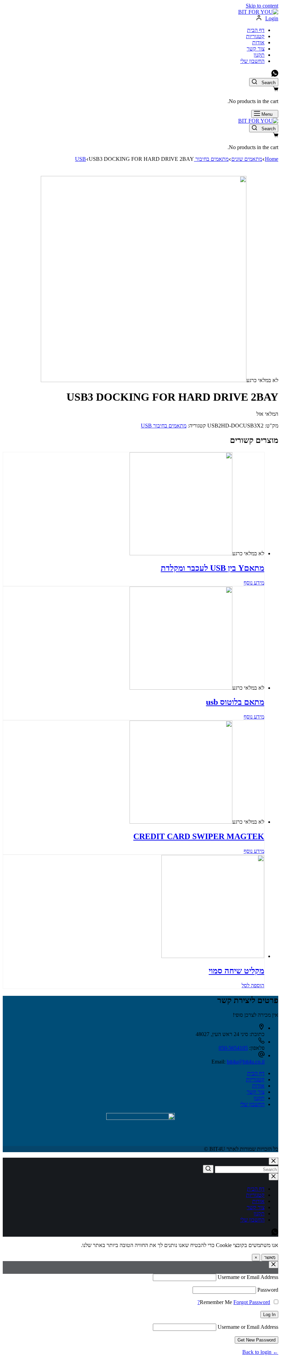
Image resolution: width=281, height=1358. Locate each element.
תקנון (259, 55)
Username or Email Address (248, 1277)
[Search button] (208, 1169)
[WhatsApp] (274, 75)
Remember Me (216, 1302)
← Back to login (260, 1352)
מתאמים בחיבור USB (163, 425)
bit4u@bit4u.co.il (246, 1062)
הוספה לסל (253, 985)
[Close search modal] (273, 1161)
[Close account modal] (273, 1264)
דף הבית (256, 30)
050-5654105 (233, 1048)
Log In (269, 1314)
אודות (258, 42)
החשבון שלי (252, 61)
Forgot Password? (233, 1302)
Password (267, 1290)
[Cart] (275, 89)
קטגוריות (255, 36)
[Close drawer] (273, 1176)
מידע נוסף (254, 583)
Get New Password (256, 1340)
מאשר (270, 1257)
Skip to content (262, 6)
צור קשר (256, 49)
